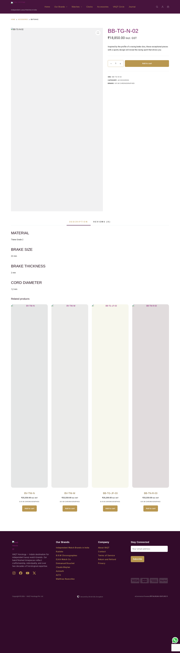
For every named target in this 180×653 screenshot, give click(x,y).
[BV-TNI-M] (69, 396)
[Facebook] (22, 574)
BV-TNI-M (69, 493)
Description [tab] (78, 222)
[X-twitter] (36, 574)
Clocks (89, 7)
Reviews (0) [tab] (102, 222)
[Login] (162, 7)
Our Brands (59, 7)
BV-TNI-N (29, 493)
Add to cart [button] (29, 508)
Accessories (102, 7)
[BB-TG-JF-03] (110, 396)
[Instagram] (15, 574)
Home (47, 7)
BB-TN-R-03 (150, 493)
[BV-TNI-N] (29, 396)
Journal (132, 7)
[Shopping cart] (168, 7)
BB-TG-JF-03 (110, 493)
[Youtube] (29, 574)
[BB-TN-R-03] (150, 396)
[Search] (157, 7)
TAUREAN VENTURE (159, 596)
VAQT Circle (118, 7)
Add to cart (147, 63)
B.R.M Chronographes (125, 83)
